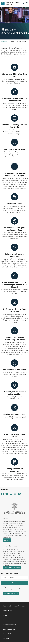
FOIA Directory (8, 633)
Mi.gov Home (7, 610)
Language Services (9, 629)
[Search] (23, 3)
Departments (7, 638)
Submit (14, 583)
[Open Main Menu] (27, 3)
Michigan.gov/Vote (11, 593)
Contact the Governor (12, 568)
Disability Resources (9, 624)
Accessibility (7, 620)
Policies (5, 615)
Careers (7, 540)
